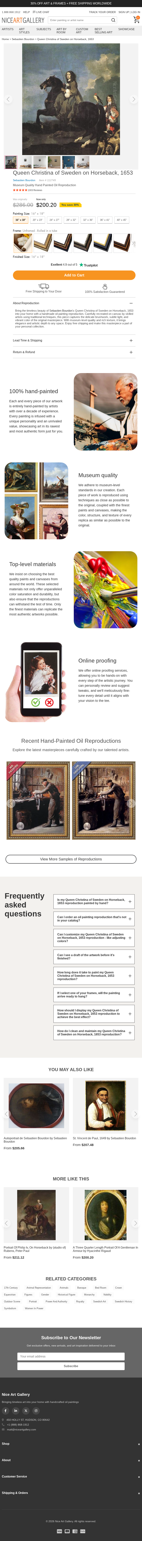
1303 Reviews (35, 190)
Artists (7, 29)
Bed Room (100, 1287)
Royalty (80, 1301)
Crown (118, 1287)
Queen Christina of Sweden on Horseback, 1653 (65, 39)
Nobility (107, 1294)
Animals (64, 1287)
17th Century (11, 1287)
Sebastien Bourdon (23, 39)
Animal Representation (39, 1287)
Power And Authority (56, 1301)
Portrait (33, 1301)
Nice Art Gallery (25, 20)
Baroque (81, 1287)
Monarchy (89, 1294)
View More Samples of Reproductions (71, 859)
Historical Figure (66, 1294)
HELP (26, 12)
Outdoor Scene (12, 1301)
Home (5, 39)
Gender (45, 1294)
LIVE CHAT (42, 12)
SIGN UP (124, 12)
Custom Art (82, 31)
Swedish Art (99, 1301)
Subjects (43, 29)
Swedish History (123, 1301)
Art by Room (62, 31)
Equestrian (10, 1294)
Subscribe (71, 1366)
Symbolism (10, 1308)
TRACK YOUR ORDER (102, 12)
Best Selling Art (103, 31)
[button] (8, 99)
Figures (28, 1294)
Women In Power (34, 1308)
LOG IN (135, 12)
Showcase (126, 29)
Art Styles (24, 31)
